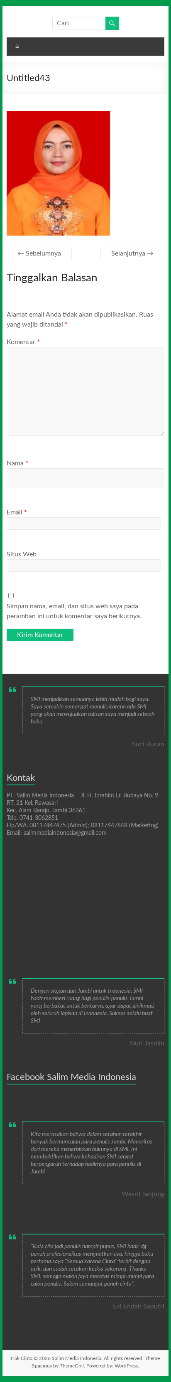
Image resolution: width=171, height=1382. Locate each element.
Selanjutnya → (132, 253)
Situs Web (22, 554)
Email (17, 512)
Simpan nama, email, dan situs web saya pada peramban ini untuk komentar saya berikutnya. (74, 611)
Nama (17, 463)
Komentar (23, 342)
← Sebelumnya (39, 253)
